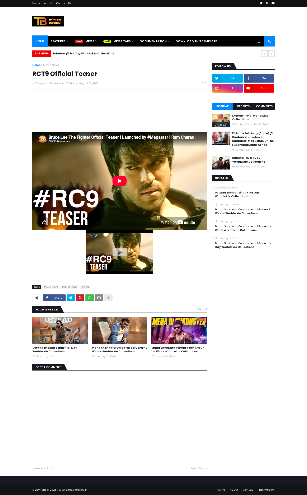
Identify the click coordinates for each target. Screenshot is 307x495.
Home (36, 3)
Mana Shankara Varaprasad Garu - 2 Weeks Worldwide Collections (119, 349)
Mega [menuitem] (89, 41)
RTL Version (267, 490)
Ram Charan (69, 287)
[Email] (99, 297)
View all (202, 309)
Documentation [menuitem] (153, 41)
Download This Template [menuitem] (196, 41)
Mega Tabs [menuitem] (122, 41)
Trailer (85, 287)
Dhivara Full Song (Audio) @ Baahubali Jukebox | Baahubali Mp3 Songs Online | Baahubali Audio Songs (253, 139)
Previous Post (43, 468)
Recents (243, 106)
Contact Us (63, 3)
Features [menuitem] (58, 41)
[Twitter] (71, 297)
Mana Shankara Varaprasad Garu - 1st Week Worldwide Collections (177, 349)
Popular (222, 106)
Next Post (198, 468)
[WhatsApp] (89, 297)
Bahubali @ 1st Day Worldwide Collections (83, 53)
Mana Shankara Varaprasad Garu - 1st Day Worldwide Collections (244, 245)
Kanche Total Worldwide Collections (250, 117)
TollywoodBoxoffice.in (72, 490)
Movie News (51, 65)
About (48, 3)
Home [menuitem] (40, 41)
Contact (249, 490)
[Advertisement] (108, 112)
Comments (264, 106)
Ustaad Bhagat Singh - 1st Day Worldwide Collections (54, 349)
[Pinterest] (80, 297)
